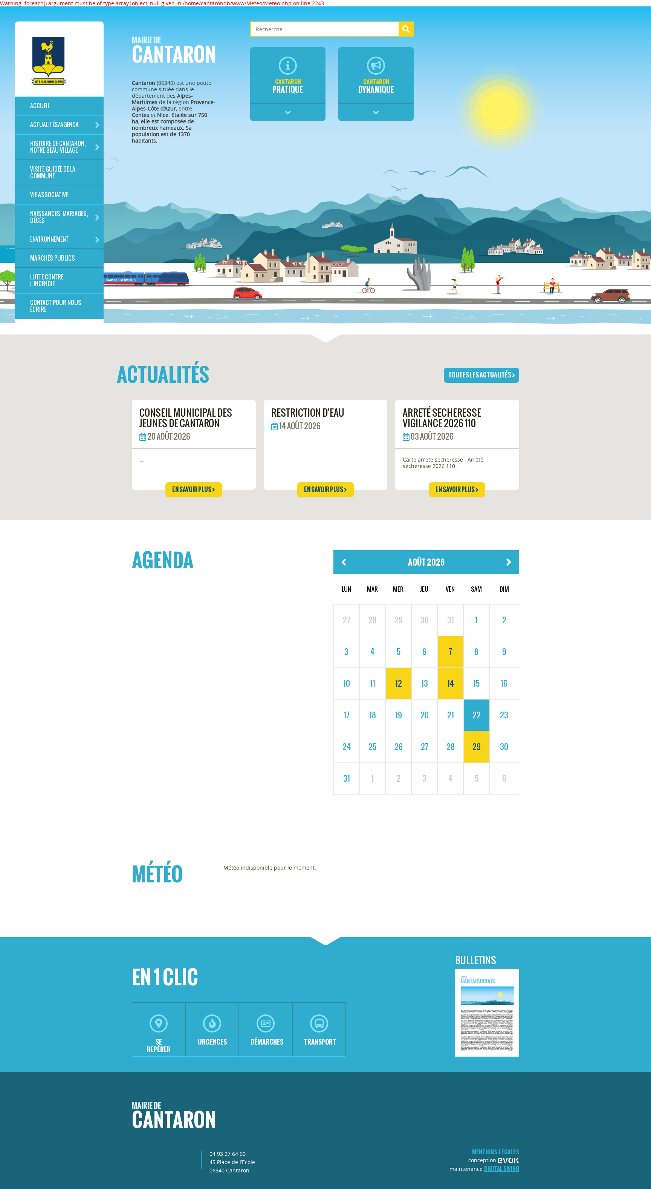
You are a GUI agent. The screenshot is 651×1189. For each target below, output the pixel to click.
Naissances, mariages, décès (59, 217)
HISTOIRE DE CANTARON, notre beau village (58, 147)
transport (320, 1041)
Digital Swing (501, 1168)
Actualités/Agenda (54, 124)
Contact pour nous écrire (55, 306)
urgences (212, 1041)
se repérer (159, 1045)
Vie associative (49, 194)
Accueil (40, 105)
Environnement (49, 239)
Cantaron (174, 52)
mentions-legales (495, 1152)
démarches (267, 1041)
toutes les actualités (480, 374)
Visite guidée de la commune (52, 172)
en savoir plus (192, 489)
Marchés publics (52, 258)
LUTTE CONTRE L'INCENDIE (46, 280)
